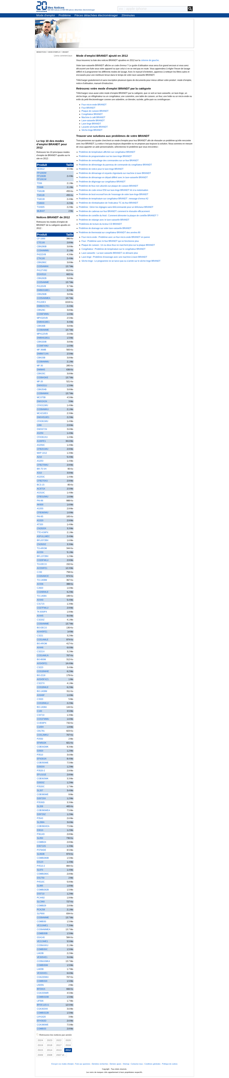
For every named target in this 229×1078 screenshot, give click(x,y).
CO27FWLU (43, 608)
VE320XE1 (42, 973)
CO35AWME (43, 282)
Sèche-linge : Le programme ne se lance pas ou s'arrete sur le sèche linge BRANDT (121, 261)
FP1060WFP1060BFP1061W (41, 176)
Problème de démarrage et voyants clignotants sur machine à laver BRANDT (115, 173)
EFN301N (41, 759)
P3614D (41, 834)
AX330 (40, 552)
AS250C (41, 445)
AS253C (41, 477)
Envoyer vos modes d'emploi (62, 1064)
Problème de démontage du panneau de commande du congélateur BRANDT (115, 165)
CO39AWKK (43, 393)
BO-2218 (41, 675)
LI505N (40, 985)
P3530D (41, 802)
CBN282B (42, 278)
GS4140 (41, 937)
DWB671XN (43, 354)
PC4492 (41, 898)
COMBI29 (41, 905)
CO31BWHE (43, 671)
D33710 (40, 894)
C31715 (40, 604)
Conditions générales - (153, 1064)
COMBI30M (42, 965)
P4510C (41, 882)
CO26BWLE (43, 592)
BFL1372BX (43, 556)
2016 (68, 1045)
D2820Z (41, 782)
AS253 (40, 461)
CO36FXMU (43, 346)
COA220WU (43, 977)
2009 (40, 1055)
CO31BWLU (43, 703)
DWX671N (42, 429)
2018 (49, 1045)
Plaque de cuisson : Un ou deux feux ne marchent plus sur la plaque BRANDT (118, 245)
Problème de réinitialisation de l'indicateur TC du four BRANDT (108, 203)
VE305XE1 (42, 957)
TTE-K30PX (42, 532)
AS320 (40, 520)
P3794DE (41, 850)
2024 (40, 1040)
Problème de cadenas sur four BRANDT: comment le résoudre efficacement (114, 211)
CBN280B (42, 246)
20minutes (128, 15)
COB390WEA (43, 810)
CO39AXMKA (43, 961)
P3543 (40, 818)
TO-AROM (42, 548)
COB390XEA (43, 826)
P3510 (40, 755)
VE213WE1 (42, 941)
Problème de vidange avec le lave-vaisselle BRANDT (104, 220)
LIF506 (40, 1001)
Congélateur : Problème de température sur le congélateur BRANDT (114, 249)
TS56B (40, 187)
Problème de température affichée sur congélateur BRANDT (107, 152)
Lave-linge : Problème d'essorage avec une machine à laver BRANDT (114, 257)
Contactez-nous (137, 1064)
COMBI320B (43, 997)
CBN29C (41, 310)
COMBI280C (43, 874)
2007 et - (61, 1055)
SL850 (40, 838)
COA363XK (42, 1009)
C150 (39, 572)
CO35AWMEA (43, 298)
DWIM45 (41, 369)
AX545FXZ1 (43, 679)
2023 (49, 1040)
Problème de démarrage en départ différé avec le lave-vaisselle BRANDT (113, 177)
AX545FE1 (42, 663)
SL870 (40, 870)
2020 (68, 1040)
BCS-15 (40, 485)
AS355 (40, 508)
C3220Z (41, 620)
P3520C (41, 786)
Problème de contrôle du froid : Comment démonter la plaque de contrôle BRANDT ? (118, 215)
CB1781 (41, 731)
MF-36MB (41, 350)
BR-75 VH (42, 469)
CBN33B (41, 358)
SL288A (41, 822)
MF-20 (40, 381)
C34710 (40, 715)
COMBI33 (41, 1029)
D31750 (40, 878)
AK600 (40, 504)
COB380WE (43, 794)
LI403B (40, 953)
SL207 (40, 790)
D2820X (41, 767)
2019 (40, 1045)
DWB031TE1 (43, 306)
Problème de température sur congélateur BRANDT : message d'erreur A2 (113, 198)
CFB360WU (42, 512)
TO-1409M (42, 580)
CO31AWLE (42, 639)
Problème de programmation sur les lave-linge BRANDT (105, 156)
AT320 (40, 524)
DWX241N (42, 401)
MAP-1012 (42, 453)
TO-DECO (42, 564)
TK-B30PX (42, 612)
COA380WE (43, 1025)
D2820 (40, 751)
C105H (40, 727)
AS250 (40, 433)
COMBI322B (43, 1013)
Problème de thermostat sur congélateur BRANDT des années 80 (109, 232)
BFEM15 (41, 989)
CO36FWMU (43, 314)
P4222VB (41, 254)
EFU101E (41, 774)
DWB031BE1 (43, 290)
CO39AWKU (43, 409)
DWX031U (42, 385)
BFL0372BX (43, 540)
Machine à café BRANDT (93, 117)
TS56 (39, 183)
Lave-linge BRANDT (91, 124)
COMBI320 (42, 981)
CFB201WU (42, 449)
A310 (39, 473)
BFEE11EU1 (43, 1005)
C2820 (40, 588)
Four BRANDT (88, 108)
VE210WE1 (42, 925)
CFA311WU (42, 405)
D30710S (41, 846)
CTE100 (41, 242)
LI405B (40, 969)
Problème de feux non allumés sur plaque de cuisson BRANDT (108, 186)
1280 (39, 425)
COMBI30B (42, 933)
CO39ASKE (42, 377)
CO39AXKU (42, 945)
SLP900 (41, 913)
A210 (39, 457)
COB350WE (43, 763)
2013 (58, 1050)
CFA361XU (42, 437)
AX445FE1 (42, 632)
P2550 (40, 739)
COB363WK (43, 778)
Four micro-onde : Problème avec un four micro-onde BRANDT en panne (116, 237)
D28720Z (41, 814)
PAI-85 (40, 516)
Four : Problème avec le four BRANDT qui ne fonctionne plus (110, 241)
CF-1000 (41, 238)
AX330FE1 (42, 568)
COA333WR (43, 993)
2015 (40, 1050)
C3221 (40, 635)
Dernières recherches (100, 1064)
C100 (39, 711)
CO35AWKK (43, 266)
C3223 (40, 667)
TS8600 (40, 203)
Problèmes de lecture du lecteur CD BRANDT (100, 224)
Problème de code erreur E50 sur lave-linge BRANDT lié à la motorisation (113, 190)
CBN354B (42, 389)
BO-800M (41, 659)
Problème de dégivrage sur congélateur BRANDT (102, 182)
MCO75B (41, 397)
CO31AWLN (43, 655)
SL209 (40, 806)
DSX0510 (41, 274)
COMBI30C (42, 949)
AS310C (41, 493)
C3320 (40, 699)
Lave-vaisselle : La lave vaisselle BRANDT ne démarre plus (110, 253)
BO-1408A (42, 707)
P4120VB (41, 286)
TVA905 (41, 207)
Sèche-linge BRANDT (92, 130)
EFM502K (41, 743)
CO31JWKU (43, 735)
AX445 (40, 616)
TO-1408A (42, 596)
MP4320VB (42, 318)
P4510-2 (41, 866)
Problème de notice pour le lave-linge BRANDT (101, 169)
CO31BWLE (43, 687)
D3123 (40, 862)
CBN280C (42, 262)
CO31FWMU (43, 719)
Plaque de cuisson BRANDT (95, 111)
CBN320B (42, 342)
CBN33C (41, 373)
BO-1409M (42, 691)
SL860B (41, 854)
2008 (49, 1055)
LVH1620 (41, 1017)
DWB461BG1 (43, 338)
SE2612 (41, 169)
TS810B (41, 191)
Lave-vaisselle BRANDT (93, 120)
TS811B (41, 195)
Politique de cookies (170, 1064)
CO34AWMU (43, 250)
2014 (49, 1050)
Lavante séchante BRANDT (95, 127)
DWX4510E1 (43, 417)
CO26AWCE (43, 576)
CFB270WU (42, 465)
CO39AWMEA (43, 929)
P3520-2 (41, 770)
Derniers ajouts (115, 1064)
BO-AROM (42, 643)
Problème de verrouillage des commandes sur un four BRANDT (109, 160)
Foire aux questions (82, 1064)
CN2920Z (41, 544)
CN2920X (41, 528)
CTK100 (41, 258)
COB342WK (43, 747)
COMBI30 (41, 921)
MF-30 (40, 365)
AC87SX (41, 489)
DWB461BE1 (43, 322)
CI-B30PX (41, 723)
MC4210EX (42, 413)
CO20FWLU (43, 560)
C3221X (41, 651)
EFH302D (41, 1021)
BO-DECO (42, 628)
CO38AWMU (43, 362)
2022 (58, 1040)
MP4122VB (42, 334)
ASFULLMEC (43, 536)
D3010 (40, 830)
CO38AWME (43, 330)
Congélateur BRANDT (92, 114)
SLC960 (41, 902)
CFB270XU (42, 481)
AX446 (40, 647)
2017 (58, 1045)
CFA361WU (42, 421)
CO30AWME (43, 624)
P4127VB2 (42, 270)
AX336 (40, 584)
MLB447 (41, 211)
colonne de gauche (150, 60)
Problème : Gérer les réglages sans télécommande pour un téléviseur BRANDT (116, 207)
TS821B (41, 199)
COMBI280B (43, 858)
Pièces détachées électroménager (96, 15)
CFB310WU (42, 497)
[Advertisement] (63, 97)
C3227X (41, 683)
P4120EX (41, 302)
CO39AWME (43, 917)
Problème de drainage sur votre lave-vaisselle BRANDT (105, 228)
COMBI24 (41, 842)
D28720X (41, 798)
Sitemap (126, 1064)
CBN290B (42, 294)
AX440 (40, 600)
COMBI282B (43, 890)
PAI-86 (40, 500)
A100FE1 (41, 441)
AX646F (41, 695)
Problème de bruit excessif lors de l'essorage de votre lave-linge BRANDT (113, 194)
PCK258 (41, 909)
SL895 (40, 886)
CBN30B (41, 326)
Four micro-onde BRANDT (94, 104)
